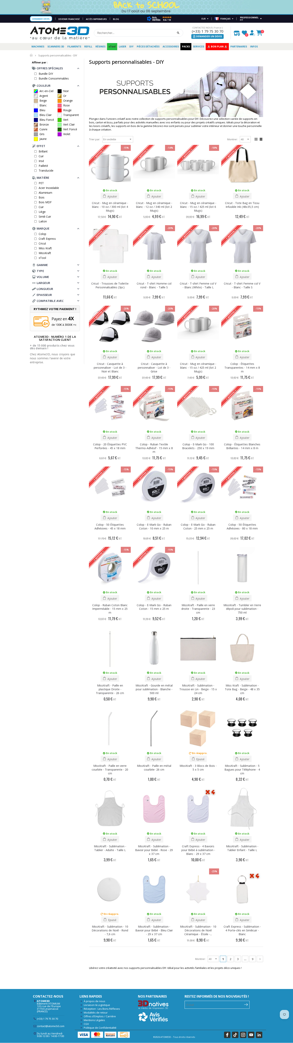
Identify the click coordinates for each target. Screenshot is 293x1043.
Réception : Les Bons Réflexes (102, 1009)
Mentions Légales (94, 1020)
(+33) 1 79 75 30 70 (207, 31)
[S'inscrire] (246, 1004)
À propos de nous (94, 1001)
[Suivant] (260, 959)
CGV (86, 1024)
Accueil (31, 55)
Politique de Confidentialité (100, 1027)
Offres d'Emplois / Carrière (100, 1016)
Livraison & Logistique (97, 1005)
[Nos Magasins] (237, 32)
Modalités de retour (96, 1012)
